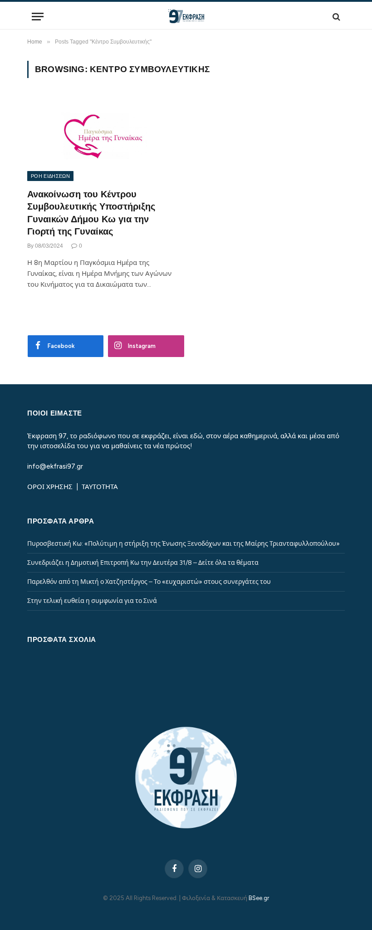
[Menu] (38, 16)
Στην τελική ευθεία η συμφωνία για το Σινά (92, 601)
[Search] (335, 16)
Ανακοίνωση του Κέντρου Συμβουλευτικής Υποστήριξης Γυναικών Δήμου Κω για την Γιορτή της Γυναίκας (91, 212)
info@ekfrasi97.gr (55, 466)
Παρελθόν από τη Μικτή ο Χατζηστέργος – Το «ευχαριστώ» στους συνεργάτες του (149, 582)
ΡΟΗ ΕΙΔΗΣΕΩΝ (50, 176)
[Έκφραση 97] (186, 16)
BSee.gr (259, 898)
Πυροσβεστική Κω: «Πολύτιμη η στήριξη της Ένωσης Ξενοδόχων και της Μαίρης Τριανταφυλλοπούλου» (183, 544)
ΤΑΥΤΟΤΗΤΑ (100, 487)
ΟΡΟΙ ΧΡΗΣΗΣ (50, 487)
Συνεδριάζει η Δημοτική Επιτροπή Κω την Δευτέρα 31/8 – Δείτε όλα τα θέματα (143, 563)
